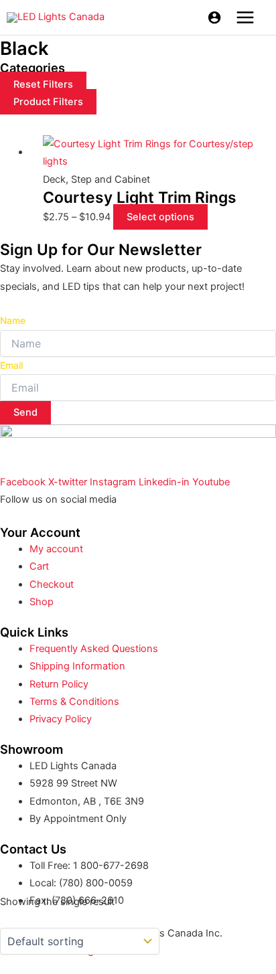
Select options (160, 217)
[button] (48, 101)
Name (12, 320)
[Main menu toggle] (245, 17)
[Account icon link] (214, 17)
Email (11, 365)
